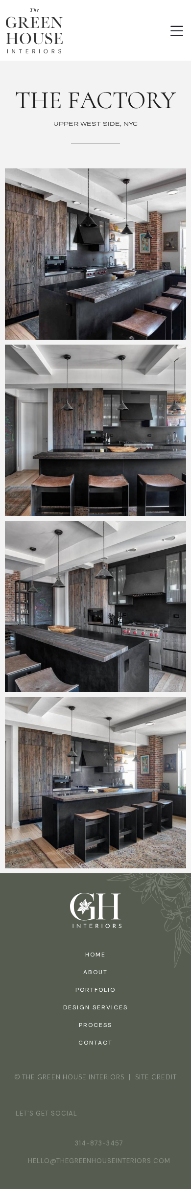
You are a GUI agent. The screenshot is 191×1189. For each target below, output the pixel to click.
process (95, 1025)
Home (95, 954)
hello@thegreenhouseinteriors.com (99, 1161)
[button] (177, 31)
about (95, 972)
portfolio (95, 990)
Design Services (95, 1007)
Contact (95, 1043)
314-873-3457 (99, 1143)
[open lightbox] (95, 254)
